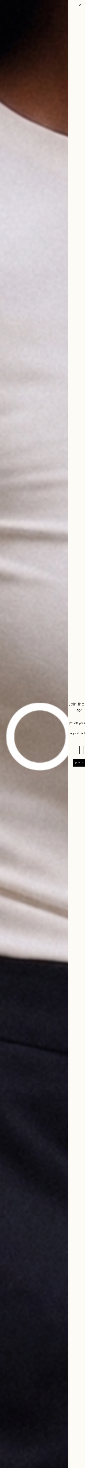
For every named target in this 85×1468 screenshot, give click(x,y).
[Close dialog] (80, 4)
